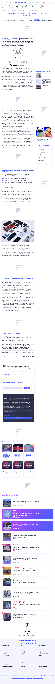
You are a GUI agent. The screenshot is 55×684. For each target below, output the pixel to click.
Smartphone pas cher (43, 156)
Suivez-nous (36, 20)
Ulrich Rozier (10, 365)
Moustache (42, 670)
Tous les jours (7, 385)
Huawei (5, 648)
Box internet (41, 160)
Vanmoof (41, 673)
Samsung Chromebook (44, 653)
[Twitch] (31, 643)
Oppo (5, 650)
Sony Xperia (6, 652)
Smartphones (6, 645)
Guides (37, 2)
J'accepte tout (19, 417)
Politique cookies (9, 415)
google (31, 360)
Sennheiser (42, 662)
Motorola (25, 360)
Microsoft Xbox (24, 649)
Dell (40, 648)
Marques (7, 10)
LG (22, 657)
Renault (5, 662)
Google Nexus (13, 10)
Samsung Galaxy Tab (26, 671)
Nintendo (23, 650)
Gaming (23, 645)
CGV (48, 680)
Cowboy (41, 668)
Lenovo (18, 360)
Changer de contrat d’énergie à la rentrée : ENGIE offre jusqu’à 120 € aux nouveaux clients (27, 559)
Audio (40, 655)
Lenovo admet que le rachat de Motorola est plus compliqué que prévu (18, 473)
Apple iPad (24, 668)
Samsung (23, 660)
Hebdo (15, 385)
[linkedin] (8, 374)
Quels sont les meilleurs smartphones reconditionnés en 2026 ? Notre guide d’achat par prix (26, 604)
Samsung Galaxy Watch (8, 672)
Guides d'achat (16, 522)
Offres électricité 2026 (43, 162)
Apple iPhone (6, 646)
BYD (4, 657)
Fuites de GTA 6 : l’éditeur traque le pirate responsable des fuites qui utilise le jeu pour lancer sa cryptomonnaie (47, 76)
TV (21, 655)
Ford (4, 659)
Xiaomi (5, 653)
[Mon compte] (10, 2)
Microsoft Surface (43, 652)
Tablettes (23, 666)
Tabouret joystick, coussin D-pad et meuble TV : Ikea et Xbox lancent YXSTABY (27, 593)
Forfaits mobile (42, 154)
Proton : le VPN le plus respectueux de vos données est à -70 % (25, 536)
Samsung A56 (41, 149)
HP (40, 651)
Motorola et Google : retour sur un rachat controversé (29, 456)
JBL (40, 659)
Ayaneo (23, 647)
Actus (29, 2)
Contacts (22, 680)
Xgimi (23, 663)
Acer (41, 646)
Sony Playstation (25, 652)
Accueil (3, 10)
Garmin (5, 670)
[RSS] (26, 643)
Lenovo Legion (24, 648)
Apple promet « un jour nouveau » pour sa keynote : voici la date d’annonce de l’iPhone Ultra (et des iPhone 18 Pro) (26, 513)
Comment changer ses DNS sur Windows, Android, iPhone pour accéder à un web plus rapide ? (46, 81)
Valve (23, 653)
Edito (12, 360)
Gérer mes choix (18, 420)
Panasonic (24, 658)
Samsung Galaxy (7, 651)
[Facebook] (24, 643)
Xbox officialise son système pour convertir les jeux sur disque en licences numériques (26, 581)
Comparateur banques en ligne (18, 677)
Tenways (41, 672)
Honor (41, 650)
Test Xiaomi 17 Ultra (43, 675)
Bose (41, 657)
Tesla (4, 663)
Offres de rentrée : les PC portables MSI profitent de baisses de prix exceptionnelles (6, 456)
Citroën (5, 658)
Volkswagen (6, 664)
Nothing (41, 660)
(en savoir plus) (26, 407)
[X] (20, 643)
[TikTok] (33, 643)
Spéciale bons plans (25, 385)
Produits (15, 579)
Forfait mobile (50, 2)
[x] (3, 374)
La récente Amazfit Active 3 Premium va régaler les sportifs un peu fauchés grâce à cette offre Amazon (25, 616)
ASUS (23, 646)
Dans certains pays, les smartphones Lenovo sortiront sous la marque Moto (29, 473)
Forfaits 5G (41, 150)
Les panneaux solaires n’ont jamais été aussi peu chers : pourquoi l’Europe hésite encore (26, 502)
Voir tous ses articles (26, 374)
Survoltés (15, 556)
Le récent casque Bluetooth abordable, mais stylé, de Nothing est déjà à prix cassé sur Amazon (26, 570)
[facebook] (10, 374)
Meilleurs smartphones (43, 152)
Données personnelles (40, 680)
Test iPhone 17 (34, 675)
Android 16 (51, 675)
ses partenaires (12, 411)
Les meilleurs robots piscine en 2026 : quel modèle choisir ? (25, 524)
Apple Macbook (43, 647)
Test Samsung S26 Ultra (38, 677)
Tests (33, 2)
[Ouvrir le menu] (2, 2)
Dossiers (5, 360)
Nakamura (42, 671)
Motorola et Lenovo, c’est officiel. (10, 38)
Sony (23, 661)
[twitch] (6, 374)
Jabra (41, 658)
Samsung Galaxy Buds (44, 661)
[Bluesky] (35, 643)
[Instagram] (22, 643)
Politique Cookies (30, 680)
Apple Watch (6, 669)
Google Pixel (6, 647)
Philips (23, 659)
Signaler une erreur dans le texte (9, 356)
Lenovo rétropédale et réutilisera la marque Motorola (6, 473)
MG (4, 660)
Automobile (6, 655)
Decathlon (42, 669)
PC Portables (42, 645)
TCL (22, 662)
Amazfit (5, 668)
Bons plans (43, 2)
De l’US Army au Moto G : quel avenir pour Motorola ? (18, 456)
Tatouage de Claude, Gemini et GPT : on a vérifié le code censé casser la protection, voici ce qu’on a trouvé (46, 87)
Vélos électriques (43, 666)
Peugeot (5, 661)
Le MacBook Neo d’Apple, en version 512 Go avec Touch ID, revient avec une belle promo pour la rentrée (26, 547)
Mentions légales (9, 680)
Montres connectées (8, 666)
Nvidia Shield (24, 651)
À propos (17, 680)
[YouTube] (28, 643)
